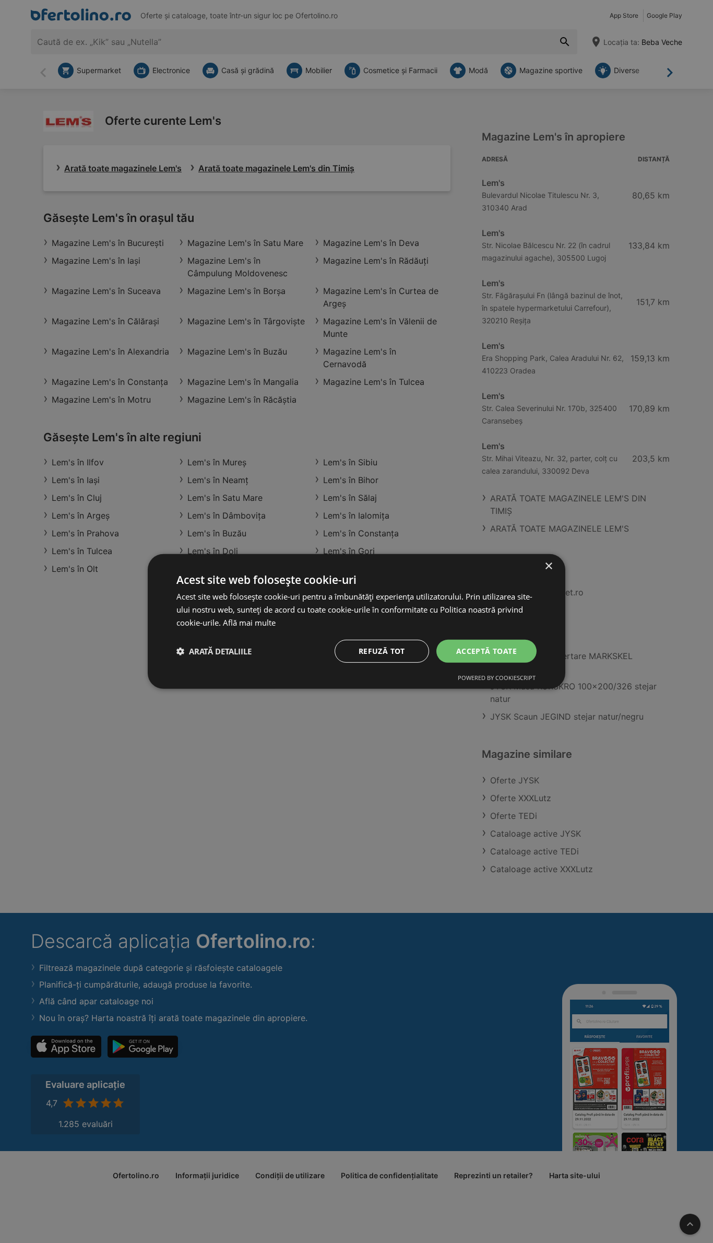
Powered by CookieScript (497, 678)
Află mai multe (249, 622)
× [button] (548, 566)
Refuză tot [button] (382, 650)
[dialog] (356, 621)
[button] (214, 651)
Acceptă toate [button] (486, 650)
